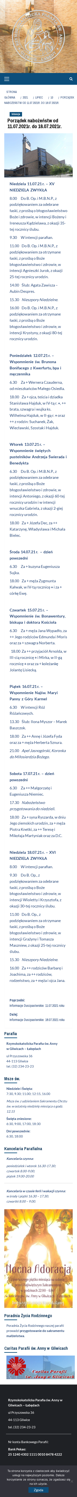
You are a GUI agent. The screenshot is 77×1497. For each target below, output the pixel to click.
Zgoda (38, 1490)
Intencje (16, 114)
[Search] (70, 79)
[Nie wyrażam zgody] (72, 1481)
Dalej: (37, 1017)
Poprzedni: (37, 1003)
